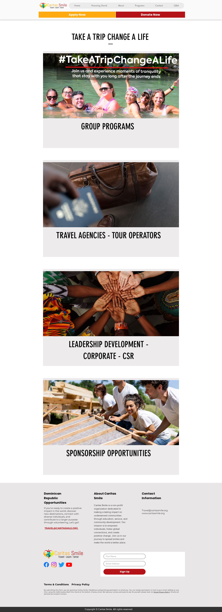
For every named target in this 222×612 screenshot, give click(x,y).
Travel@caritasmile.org (155, 510)
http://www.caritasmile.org (99, 590)
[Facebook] (46, 564)
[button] (80, 584)
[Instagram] (53, 564)
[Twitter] (61, 564)
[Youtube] (69, 564)
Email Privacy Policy (161, 592)
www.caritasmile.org (153, 513)
